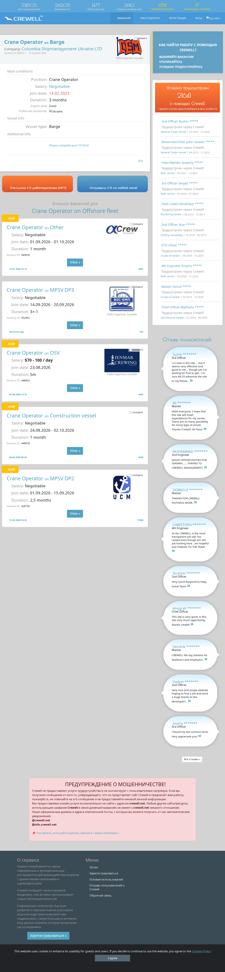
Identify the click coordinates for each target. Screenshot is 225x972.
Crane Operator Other (35, 227)
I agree (112, 958)
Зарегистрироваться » (48, 935)
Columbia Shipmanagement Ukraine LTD (62, 49)
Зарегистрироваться (103, 873)
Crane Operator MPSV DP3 (40, 289)
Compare (138, 224)
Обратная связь (100, 895)
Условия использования (106, 879)
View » (75, 262)
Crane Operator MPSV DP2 (40, 478)
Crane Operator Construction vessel (51, 415)
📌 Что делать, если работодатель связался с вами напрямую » (75, 833)
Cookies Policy (201, 951)
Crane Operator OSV (33, 352)
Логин (93, 867)
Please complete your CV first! (69, 145)
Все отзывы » (192, 759)
